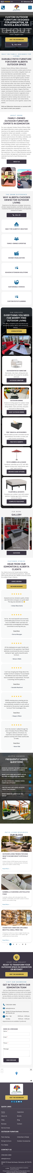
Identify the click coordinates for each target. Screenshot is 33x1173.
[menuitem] (8, 1112)
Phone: (5, 1043)
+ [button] (2, 1070)
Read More (16, 631)
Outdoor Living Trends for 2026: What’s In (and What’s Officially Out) (15, 856)
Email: (5, 1037)
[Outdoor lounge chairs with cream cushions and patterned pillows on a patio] (16, 882)
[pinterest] (21, 1102)
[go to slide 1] (13, 547)
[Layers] (31, 1070)
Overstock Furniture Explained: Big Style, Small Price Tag (15, 929)
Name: (5, 1031)
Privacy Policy (6, 1171)
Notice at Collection (11, 1172)
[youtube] (19, 1102)
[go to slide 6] (19, 547)
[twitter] (14, 1102)
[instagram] (16, 1102)
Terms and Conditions (21, 1172)
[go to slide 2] (14, 547)
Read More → (6, 868)
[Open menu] (30, 7)
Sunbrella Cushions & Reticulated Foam (16, 893)
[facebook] (12, 1102)
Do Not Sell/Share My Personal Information (20, 1171)
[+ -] (16, 1075)
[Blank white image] (3, 7)
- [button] (2, 1072)
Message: (6, 1049)
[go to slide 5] (18, 547)
